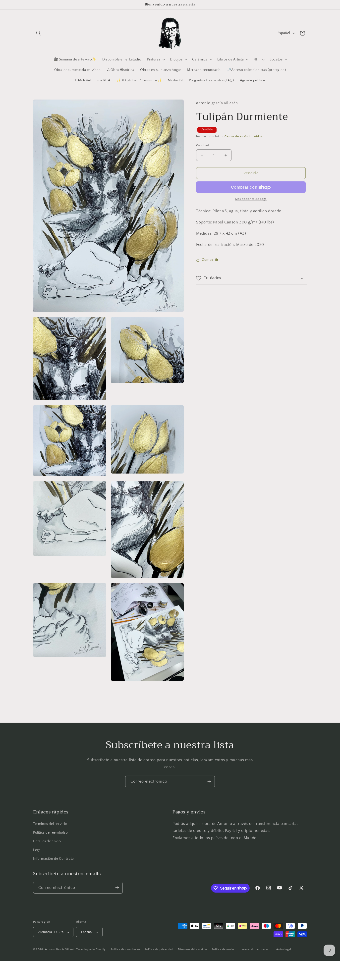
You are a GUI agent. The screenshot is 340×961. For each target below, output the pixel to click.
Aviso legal (283, 949)
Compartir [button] (210, 260)
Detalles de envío (47, 841)
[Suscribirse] (209, 781)
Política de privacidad (159, 949)
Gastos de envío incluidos (244, 136)
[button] (38, 33)
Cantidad (202, 145)
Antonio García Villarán (60, 949)
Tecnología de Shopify (91, 949)
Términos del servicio (50, 824)
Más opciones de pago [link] (251, 199)
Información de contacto (255, 949)
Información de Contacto (53, 859)
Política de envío (223, 949)
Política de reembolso (50, 833)
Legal (37, 850)
